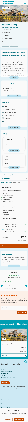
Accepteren (18, 419)
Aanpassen (8, 419)
